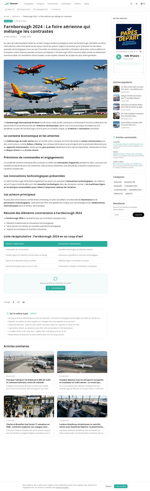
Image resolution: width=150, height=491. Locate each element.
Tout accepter (120, 486)
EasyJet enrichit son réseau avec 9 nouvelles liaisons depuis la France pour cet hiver (127, 154)
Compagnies (28, 4)
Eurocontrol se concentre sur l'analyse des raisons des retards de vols (127, 164)
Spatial (86, 4)
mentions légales (62, 487)
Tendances (56, 9)
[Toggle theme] (136, 4)
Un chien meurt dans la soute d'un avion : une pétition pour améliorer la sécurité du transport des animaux (128, 144)
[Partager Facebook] (13, 302)
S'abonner (138, 215)
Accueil (6, 16)
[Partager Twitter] (18, 302)
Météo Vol (11, 9)
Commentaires (57, 288)
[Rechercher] (131, 4)
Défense (77, 4)
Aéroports (40, 4)
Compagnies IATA (42, 9)
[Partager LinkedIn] (24, 302)
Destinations (66, 4)
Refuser (109, 486)
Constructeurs (53, 4)
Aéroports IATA (25, 9)
